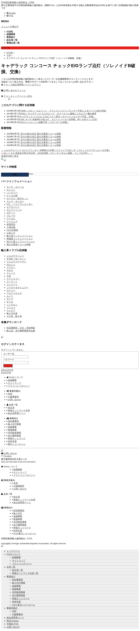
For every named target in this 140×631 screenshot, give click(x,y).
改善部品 (11, 224)
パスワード (8, 359)
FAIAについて (13, 554)
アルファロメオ (14, 293)
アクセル (11, 218)
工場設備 (11, 227)
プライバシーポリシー (18, 386)
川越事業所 (13, 397)
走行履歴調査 (14, 435)
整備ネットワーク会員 (18, 410)
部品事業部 (13, 421)
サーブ (10, 299)
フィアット (12, 282)
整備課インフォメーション (20, 239)
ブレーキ (11, 216)
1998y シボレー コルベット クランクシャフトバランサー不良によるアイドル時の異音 (63, 111)
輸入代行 (17, 513)
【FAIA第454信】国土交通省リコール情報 (40, 134)
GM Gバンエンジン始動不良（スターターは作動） (44, 122)
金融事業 (12, 427)
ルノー (10, 296)
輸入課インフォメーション (20, 236)
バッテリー (12, 193)
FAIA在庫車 (12, 230)
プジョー (11, 307)
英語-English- (13, 621)
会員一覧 (11, 567)
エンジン (11, 190)
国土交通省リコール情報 (19, 244)
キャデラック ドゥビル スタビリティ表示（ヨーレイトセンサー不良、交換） (57, 116)
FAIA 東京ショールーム (23, 605)
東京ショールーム (16, 444)
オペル (10, 302)
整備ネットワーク (16, 438)
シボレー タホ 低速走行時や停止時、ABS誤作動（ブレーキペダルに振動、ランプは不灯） (46, 153)
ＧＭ (9, 276)
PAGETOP (6, 372)
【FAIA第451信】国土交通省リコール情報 (40, 142)
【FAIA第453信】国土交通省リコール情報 (40, 136)
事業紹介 (11, 576)
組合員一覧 (17, 570)
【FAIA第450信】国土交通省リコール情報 (40, 145)
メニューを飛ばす (10, 26)
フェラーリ (12, 285)
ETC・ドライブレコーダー (20, 204)
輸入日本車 (12, 313)
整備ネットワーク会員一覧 (25, 573)
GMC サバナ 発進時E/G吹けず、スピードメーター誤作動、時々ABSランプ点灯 (58, 119)
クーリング (12, 221)
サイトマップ (14, 383)
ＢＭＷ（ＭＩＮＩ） (16, 259)
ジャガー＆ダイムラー (17, 287)
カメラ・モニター (15, 201)
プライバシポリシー (22, 564)
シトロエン (12, 305)
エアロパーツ (13, 207)
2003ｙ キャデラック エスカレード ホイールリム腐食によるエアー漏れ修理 (58, 114)
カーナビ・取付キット (17, 198)
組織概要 (12, 380)
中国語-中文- (13, 624)
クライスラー (13, 279)
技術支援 (12, 441)
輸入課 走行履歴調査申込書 (21, 331)
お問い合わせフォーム (14, 90)
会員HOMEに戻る (10, 156)
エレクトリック (14, 210)
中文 (10, 15)
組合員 (10, 407)
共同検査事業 (14, 433)
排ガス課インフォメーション (21, 241)
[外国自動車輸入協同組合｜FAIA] (17, 2)
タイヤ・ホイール (15, 187)
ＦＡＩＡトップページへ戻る (17, 96)
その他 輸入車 (14, 316)
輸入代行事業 (14, 424)
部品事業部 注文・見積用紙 (21, 328)
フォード (11, 273)
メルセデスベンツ (15, 256)
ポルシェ (11, 264)
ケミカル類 (12, 196)
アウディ (11, 267)
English (12, 13)
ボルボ (10, 270)
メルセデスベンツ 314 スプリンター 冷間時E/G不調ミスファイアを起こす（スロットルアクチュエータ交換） (56, 150)
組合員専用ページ (16, 413)
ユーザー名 (8, 354)
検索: (31, 174)
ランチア (11, 310)
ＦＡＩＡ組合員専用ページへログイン (22, 85)
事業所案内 (12, 608)
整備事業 (12, 430)
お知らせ (11, 233)
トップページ (13, 551)
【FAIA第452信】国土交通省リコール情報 (40, 139)
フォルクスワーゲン (16, 262)
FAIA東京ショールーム (24, 533)
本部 (9, 394)
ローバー (11, 290)
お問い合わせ (14, 399)
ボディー (11, 213)
